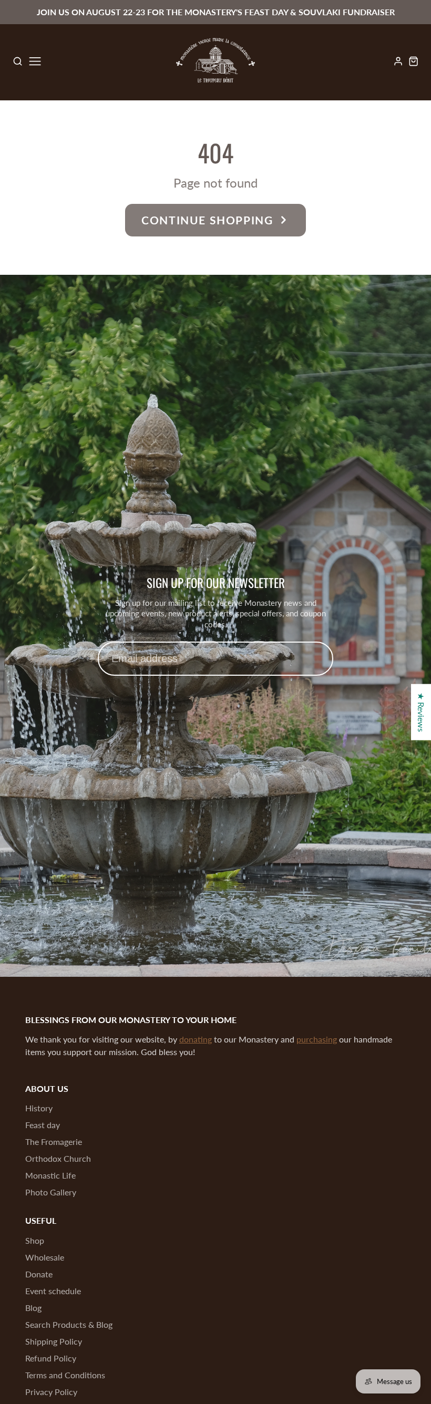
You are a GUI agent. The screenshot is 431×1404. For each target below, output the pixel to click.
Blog (33, 1308)
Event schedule (53, 1291)
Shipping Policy (53, 1341)
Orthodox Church (58, 1158)
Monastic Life (50, 1175)
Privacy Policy (51, 1392)
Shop (34, 1240)
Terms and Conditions (65, 1375)
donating (195, 1039)
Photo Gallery (50, 1192)
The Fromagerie (53, 1142)
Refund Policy (50, 1358)
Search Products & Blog (68, 1324)
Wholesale (44, 1257)
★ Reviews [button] (421, 712)
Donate (39, 1274)
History (39, 1108)
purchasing (316, 1039)
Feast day (42, 1125)
